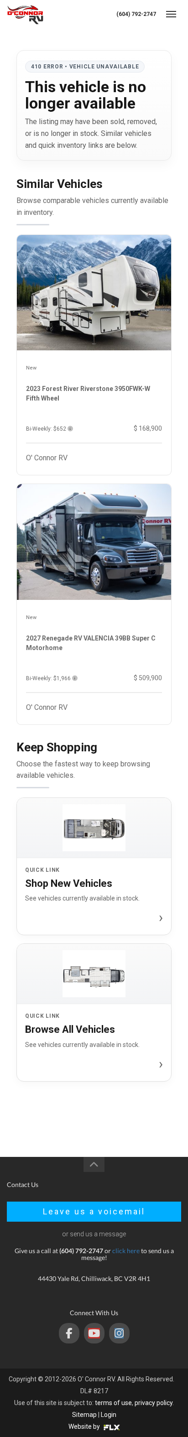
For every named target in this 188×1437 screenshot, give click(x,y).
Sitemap (84, 1414)
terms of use (113, 1402)
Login (108, 1414)
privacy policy (153, 1402)
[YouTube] (94, 1333)
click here (126, 1251)
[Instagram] (119, 1333)
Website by (84, 1426)
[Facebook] (69, 1333)
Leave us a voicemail (94, 1211)
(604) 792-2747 (136, 14)
